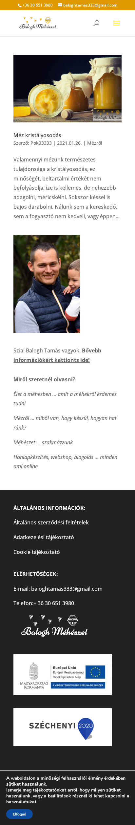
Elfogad (19, 814)
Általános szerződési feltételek (51, 522)
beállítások (59, 796)
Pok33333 (41, 143)
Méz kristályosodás (37, 135)
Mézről (94, 143)
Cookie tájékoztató (36, 552)
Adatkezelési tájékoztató (43, 537)
